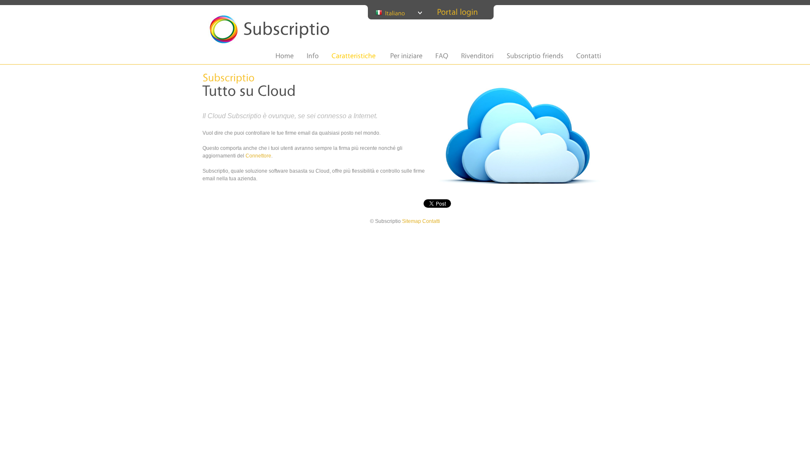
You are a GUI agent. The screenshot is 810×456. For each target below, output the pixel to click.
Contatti (431, 221)
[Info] (313, 56)
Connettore (258, 156)
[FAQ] (441, 56)
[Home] (284, 56)
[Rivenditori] (477, 56)
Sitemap (411, 221)
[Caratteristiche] (354, 56)
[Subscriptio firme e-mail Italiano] (399, 12)
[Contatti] (588, 56)
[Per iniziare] (406, 56)
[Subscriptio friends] (535, 56)
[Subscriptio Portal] (457, 11)
